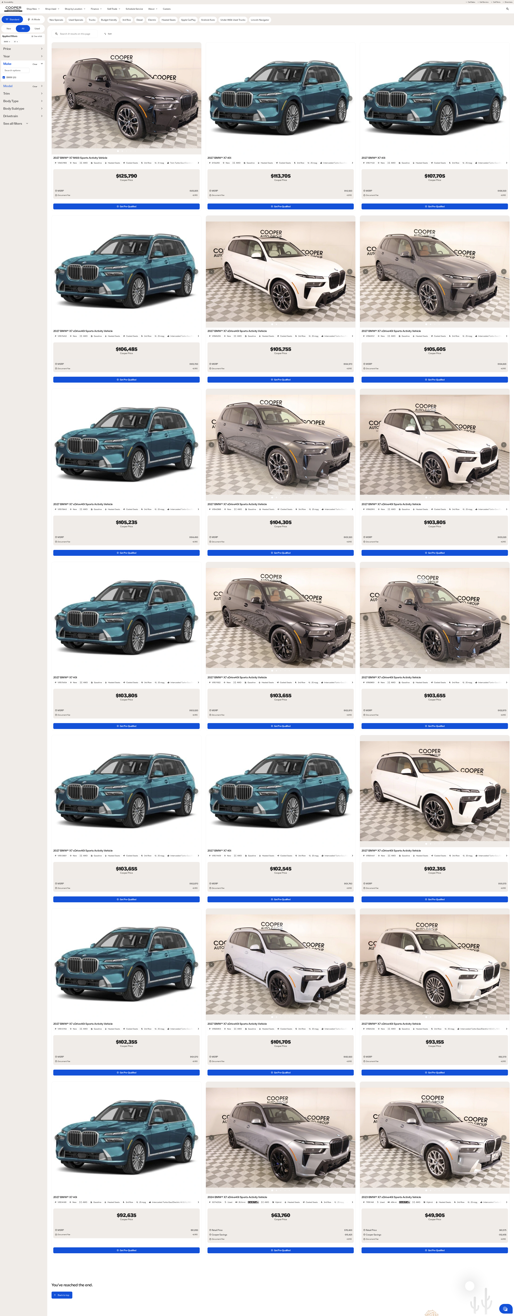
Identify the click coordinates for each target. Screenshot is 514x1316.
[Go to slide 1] (118, 151)
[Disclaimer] (56, 191)
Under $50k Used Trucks (232, 19)
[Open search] (507, 9)
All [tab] (23, 28)
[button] (63, 98)
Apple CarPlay (188, 19)
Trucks (92, 19)
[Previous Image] (57, 98)
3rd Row (126, 19)
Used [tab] (37, 28)
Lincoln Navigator (260, 19)
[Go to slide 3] (126, 151)
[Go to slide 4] (130, 151)
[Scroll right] (198, 163)
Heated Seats (169, 19)
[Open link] (253, 1202)
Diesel (139, 19)
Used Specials (76, 19)
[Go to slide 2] (122, 151)
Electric (152, 19)
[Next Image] (195, 98)
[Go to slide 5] (135, 151)
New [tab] (9, 28)
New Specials (56, 19)
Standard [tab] (14, 19)
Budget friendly (109, 19)
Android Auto (208, 19)
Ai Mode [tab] (36, 19)
